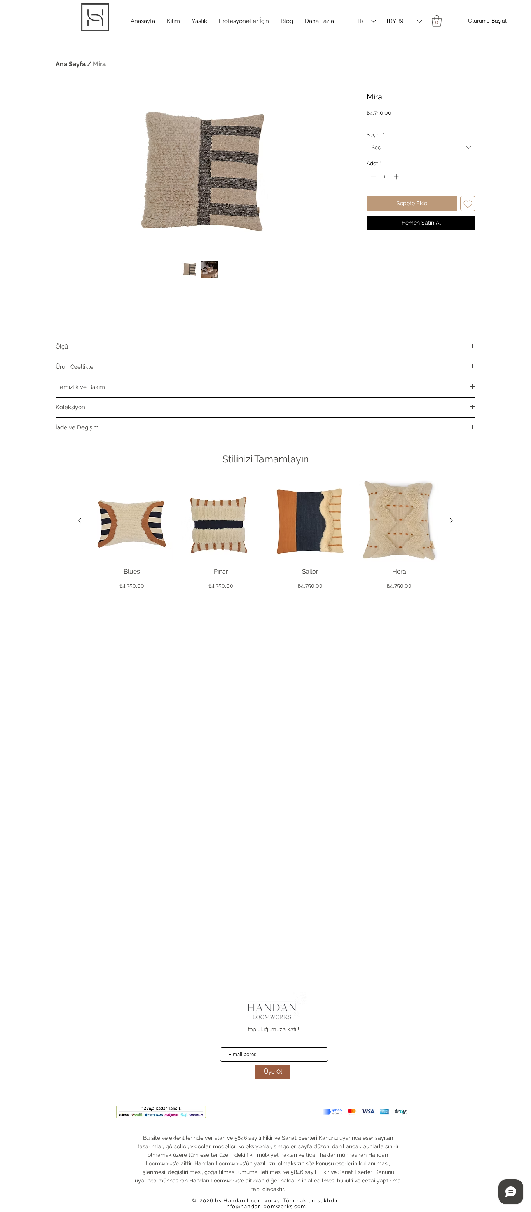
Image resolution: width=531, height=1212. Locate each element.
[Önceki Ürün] (79, 520)
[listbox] (404, 21)
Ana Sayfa (71, 64)
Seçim (375, 135)
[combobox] (421, 147)
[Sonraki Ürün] (451, 520)
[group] (265, 535)
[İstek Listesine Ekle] (467, 203)
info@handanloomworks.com (265, 1206)
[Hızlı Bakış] (132, 521)
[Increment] (397, 176)
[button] (173, 21)
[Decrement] (372, 176)
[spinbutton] (384, 176)
